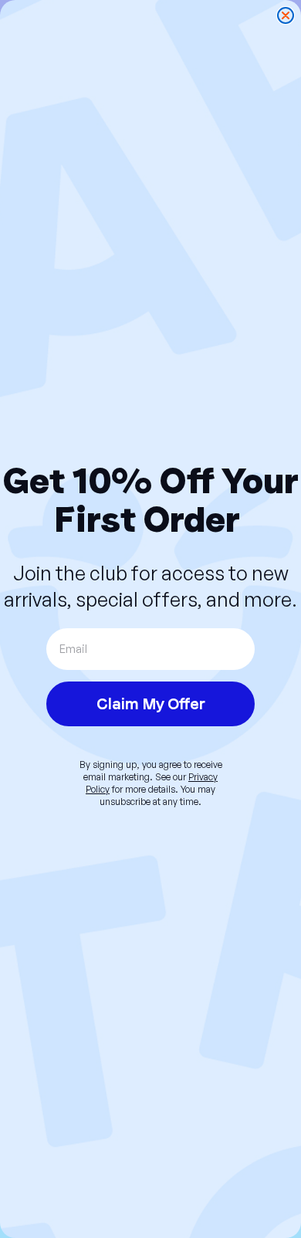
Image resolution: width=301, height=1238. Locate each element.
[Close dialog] (285, 15)
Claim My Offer (150, 704)
